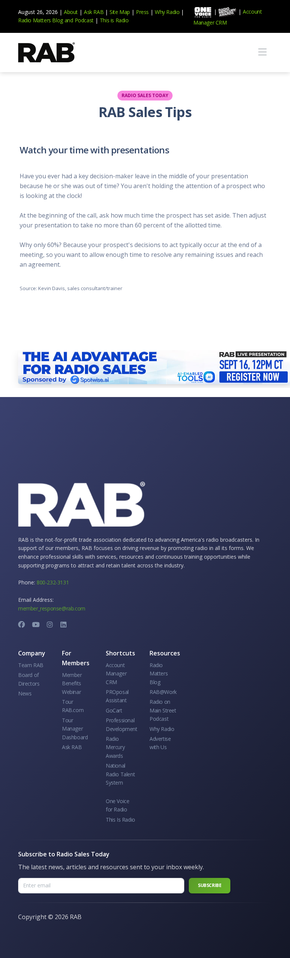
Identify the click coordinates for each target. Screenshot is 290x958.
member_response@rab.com (51, 608)
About (71, 11)
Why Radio (167, 11)
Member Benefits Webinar (72, 683)
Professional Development (121, 724)
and (69, 20)
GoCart (114, 710)
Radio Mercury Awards (115, 747)
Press (142, 11)
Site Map (120, 11)
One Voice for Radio (117, 805)
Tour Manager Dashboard (75, 729)
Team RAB (30, 665)
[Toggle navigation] (262, 52)
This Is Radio (120, 819)
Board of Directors (28, 679)
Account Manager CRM (116, 673)
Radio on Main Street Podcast (163, 710)
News (24, 693)
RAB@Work (163, 691)
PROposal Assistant (117, 696)
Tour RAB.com (72, 706)
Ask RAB (93, 11)
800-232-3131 (53, 582)
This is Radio (114, 20)
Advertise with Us (160, 743)
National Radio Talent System (120, 774)
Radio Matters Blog (40, 20)
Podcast (84, 20)
